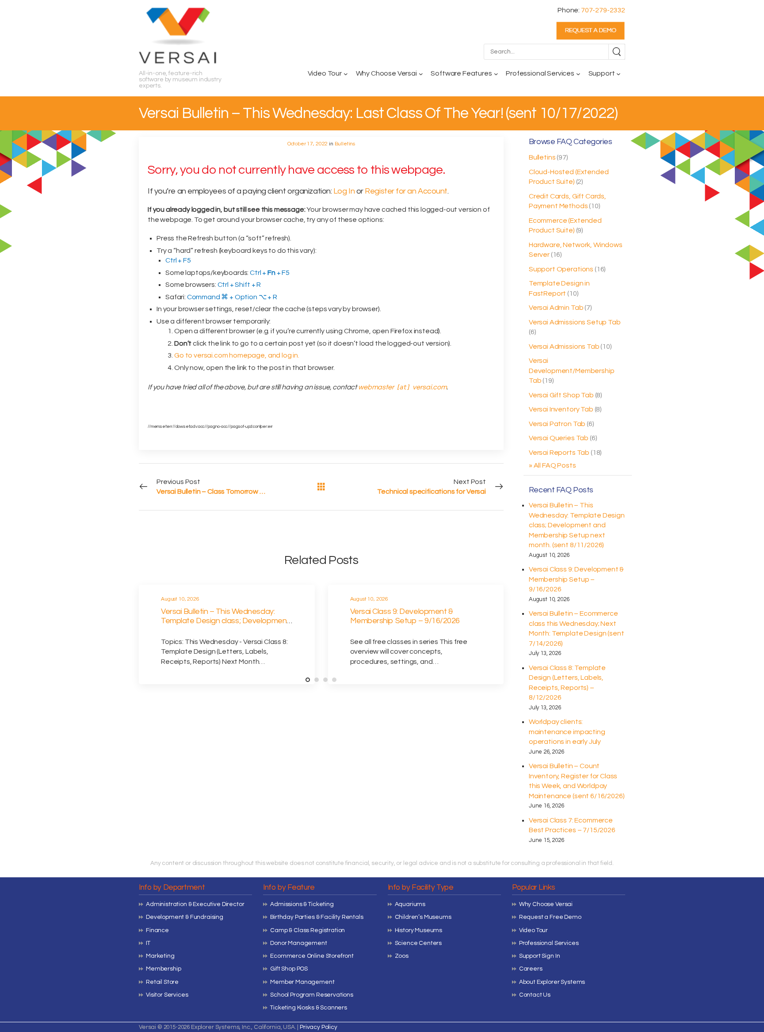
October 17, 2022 (307, 144)
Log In (344, 191)
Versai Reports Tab (559, 452)
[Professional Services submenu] (578, 74)
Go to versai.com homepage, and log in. (236, 355)
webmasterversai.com (402, 387)
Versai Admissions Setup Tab (575, 322)
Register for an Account (406, 191)
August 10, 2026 (180, 599)
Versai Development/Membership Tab (571, 370)
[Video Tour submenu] (346, 74)
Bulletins (542, 157)
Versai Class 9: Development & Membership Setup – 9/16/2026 (576, 579)
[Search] (616, 52)
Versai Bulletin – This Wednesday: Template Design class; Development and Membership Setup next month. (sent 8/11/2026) (577, 525)
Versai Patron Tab (557, 423)
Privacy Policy (318, 1027)
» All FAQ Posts (552, 465)
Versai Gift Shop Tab (561, 395)
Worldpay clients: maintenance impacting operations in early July (567, 731)
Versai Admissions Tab (564, 346)
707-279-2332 (603, 10)
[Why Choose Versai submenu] (421, 74)
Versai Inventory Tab (561, 409)
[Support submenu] (618, 74)
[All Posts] (321, 486)
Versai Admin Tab (556, 307)
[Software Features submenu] (496, 74)
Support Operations (561, 269)
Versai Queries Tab (558, 438)
